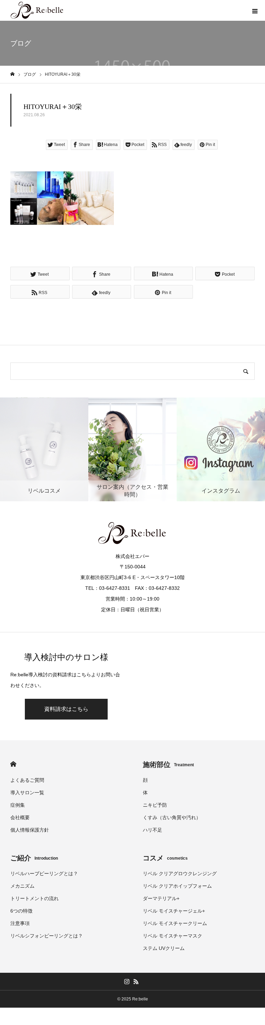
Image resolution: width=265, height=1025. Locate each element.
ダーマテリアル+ (161, 898)
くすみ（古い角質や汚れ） (172, 817)
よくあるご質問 (27, 780)
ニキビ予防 (155, 805)
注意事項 (20, 923)
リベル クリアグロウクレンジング (180, 873)
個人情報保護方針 (29, 830)
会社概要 (20, 817)
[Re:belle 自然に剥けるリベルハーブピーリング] (37, 10)
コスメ (165, 858)
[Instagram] (126, 981)
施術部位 (168, 764)
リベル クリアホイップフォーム (177, 886)
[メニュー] (254, 10)
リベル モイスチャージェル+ (174, 911)
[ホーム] (12, 74)
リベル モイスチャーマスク (172, 936)
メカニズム (22, 886)
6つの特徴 (21, 911)
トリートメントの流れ (34, 898)
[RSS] (135, 981)
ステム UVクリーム (164, 948)
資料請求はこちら (66, 709)
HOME (13, 764)
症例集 (17, 805)
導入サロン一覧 (27, 792)
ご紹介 (34, 858)
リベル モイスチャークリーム (175, 923)
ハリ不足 (152, 830)
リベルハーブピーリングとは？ (44, 873)
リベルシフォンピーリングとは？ (46, 936)
